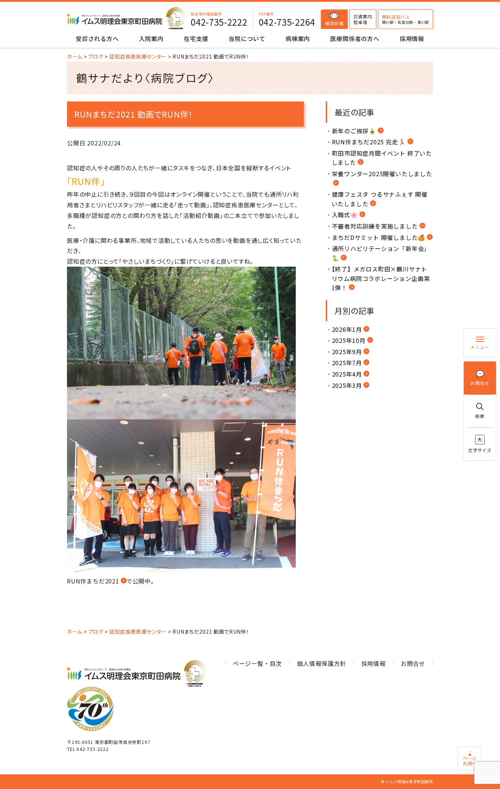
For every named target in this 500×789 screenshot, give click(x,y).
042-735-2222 (219, 22)
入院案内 (151, 38)
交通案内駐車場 (363, 19)
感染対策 (334, 23)
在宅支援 (196, 38)
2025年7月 (347, 362)
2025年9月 (347, 351)
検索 (480, 416)
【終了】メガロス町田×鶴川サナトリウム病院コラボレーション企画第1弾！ (381, 278)
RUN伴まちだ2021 (93, 581)
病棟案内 (298, 38)
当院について (246, 38)
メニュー (479, 347)
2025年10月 (349, 340)
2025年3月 (347, 385)
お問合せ (479, 383)
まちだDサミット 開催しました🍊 (379, 237)
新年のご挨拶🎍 (354, 130)
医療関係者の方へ (354, 38)
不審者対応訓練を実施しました (375, 226)
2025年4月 (347, 374)
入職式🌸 (345, 214)
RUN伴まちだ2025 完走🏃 (369, 141)
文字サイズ (480, 444)
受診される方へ (97, 38)
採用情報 (412, 38)
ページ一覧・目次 (257, 663)
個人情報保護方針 (321, 663)
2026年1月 (347, 329)
